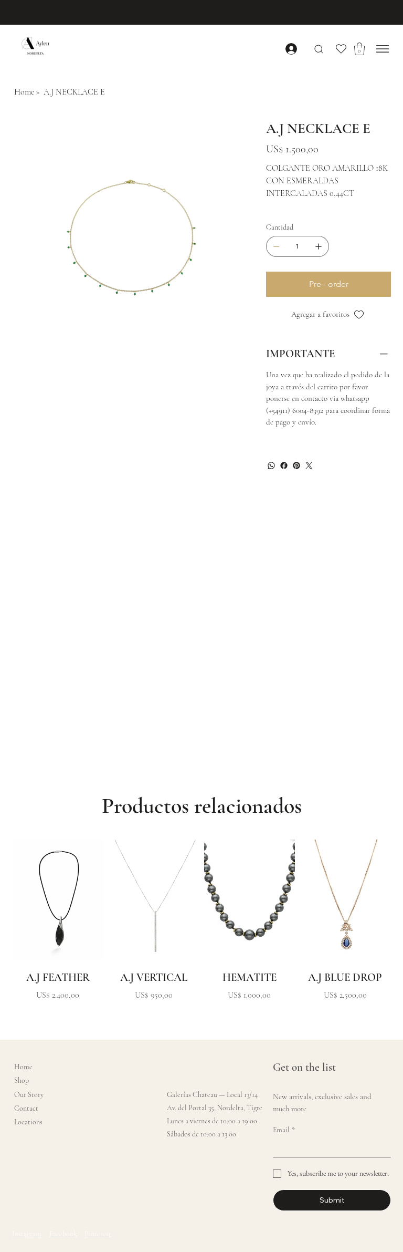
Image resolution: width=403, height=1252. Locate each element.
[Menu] (383, 49)
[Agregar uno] (318, 246)
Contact (26, 1108)
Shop (21, 1080)
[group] (201, 929)
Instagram (26, 1233)
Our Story (29, 1094)
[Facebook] (284, 465)
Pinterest (97, 1233)
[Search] (319, 49)
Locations (28, 1122)
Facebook (63, 1233)
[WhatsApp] (271, 465)
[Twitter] (309, 465)
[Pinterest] (296, 465)
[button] (359, 49)
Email (284, 1129)
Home (23, 1066)
